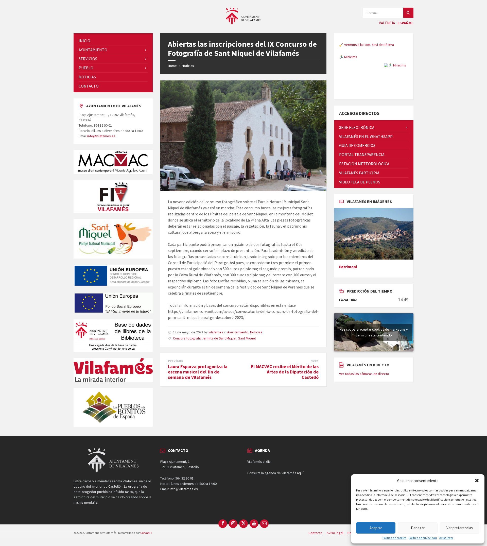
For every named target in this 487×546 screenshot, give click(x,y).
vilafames (215, 332)
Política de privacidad (423, 538)
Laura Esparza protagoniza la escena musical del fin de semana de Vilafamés (198, 372)
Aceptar (376, 527)
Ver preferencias (459, 527)
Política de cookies (394, 538)
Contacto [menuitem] (315, 533)
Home (172, 65)
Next (314, 361)
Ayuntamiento (237, 332)
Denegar (418, 527)
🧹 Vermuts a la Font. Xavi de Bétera (366, 44)
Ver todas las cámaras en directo (364, 373)
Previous (175, 361)
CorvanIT (146, 533)
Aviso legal (446, 538)
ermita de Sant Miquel (219, 338)
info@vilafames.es (101, 136)
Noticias (188, 65)
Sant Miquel (247, 338)
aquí (300, 473)
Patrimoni (348, 266)
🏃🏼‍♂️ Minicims (348, 57)
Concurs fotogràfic (187, 338)
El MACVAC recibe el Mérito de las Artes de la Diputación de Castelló (285, 372)
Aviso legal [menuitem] (335, 533)
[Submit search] (408, 13)
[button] (476, 480)
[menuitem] (113, 40)
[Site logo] (243, 23)
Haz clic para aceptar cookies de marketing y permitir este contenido (374, 332)
